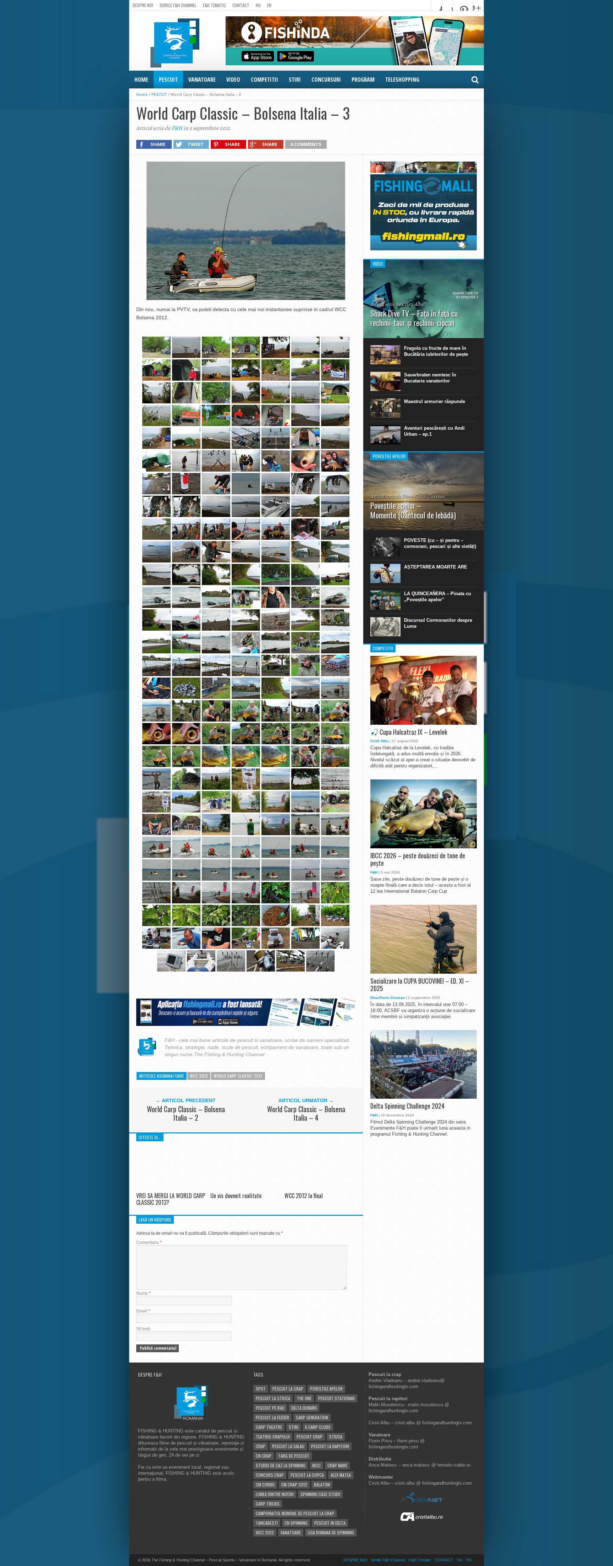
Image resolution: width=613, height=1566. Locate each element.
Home (142, 94)
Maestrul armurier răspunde (434, 401)
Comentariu (149, 1242)
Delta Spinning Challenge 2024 (407, 1106)
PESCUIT (168, 79)
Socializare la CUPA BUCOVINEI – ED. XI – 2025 (419, 985)
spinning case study (320, 1494)
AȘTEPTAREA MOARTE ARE (435, 567)
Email (143, 1311)
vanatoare (291, 1532)
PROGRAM (363, 79)
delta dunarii (304, 1408)
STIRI (295, 79)
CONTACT (240, 5)
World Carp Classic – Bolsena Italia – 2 (186, 1113)
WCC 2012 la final (304, 1195)
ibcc (316, 1465)
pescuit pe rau (270, 1408)
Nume (143, 1293)
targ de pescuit (293, 1456)
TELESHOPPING (402, 79)
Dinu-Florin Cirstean (387, 998)
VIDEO (233, 79)
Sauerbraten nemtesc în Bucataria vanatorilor (430, 378)
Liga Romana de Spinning (331, 1532)
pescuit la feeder (272, 1417)
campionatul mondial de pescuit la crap (295, 1513)
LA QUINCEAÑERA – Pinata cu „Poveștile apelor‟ (437, 596)
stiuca (335, 1437)
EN (269, 5)
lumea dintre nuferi (275, 1494)
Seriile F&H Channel (178, 5)
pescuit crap (309, 1437)
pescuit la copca (307, 1475)
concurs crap (270, 1475)
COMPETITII (264, 79)
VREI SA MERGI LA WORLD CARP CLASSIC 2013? (170, 1199)
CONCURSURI (326, 79)
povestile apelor (326, 1389)
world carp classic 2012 (238, 1076)
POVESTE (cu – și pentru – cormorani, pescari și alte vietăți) (440, 543)
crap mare (337, 1465)
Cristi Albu (379, 741)
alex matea (341, 1475)
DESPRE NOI (143, 5)
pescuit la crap (287, 1389)
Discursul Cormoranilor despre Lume (438, 623)
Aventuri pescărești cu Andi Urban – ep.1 (434, 431)
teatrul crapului (273, 1437)
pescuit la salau (288, 1446)
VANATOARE (202, 79)
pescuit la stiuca (273, 1398)
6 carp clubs (318, 1427)
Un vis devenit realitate (235, 1195)
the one (304, 1398)
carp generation (312, 1417)
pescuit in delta (330, 1523)
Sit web (143, 1328)
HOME (141, 79)
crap (260, 1446)
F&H (176, 128)
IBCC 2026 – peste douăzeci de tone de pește (417, 859)
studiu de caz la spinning (280, 1465)
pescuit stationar (336, 1398)
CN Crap (263, 1456)
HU (258, 5)
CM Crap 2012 (294, 1484)
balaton (322, 1484)
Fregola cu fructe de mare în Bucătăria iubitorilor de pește (436, 351)
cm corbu (265, 1484)
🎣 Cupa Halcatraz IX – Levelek (408, 732)
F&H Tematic (214, 5)
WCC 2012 (199, 1076)
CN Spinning (296, 1523)
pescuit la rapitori (330, 1446)
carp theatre (269, 1427)
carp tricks (268, 1504)
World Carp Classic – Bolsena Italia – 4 (306, 1113)
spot (261, 1389)
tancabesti (267, 1523)
